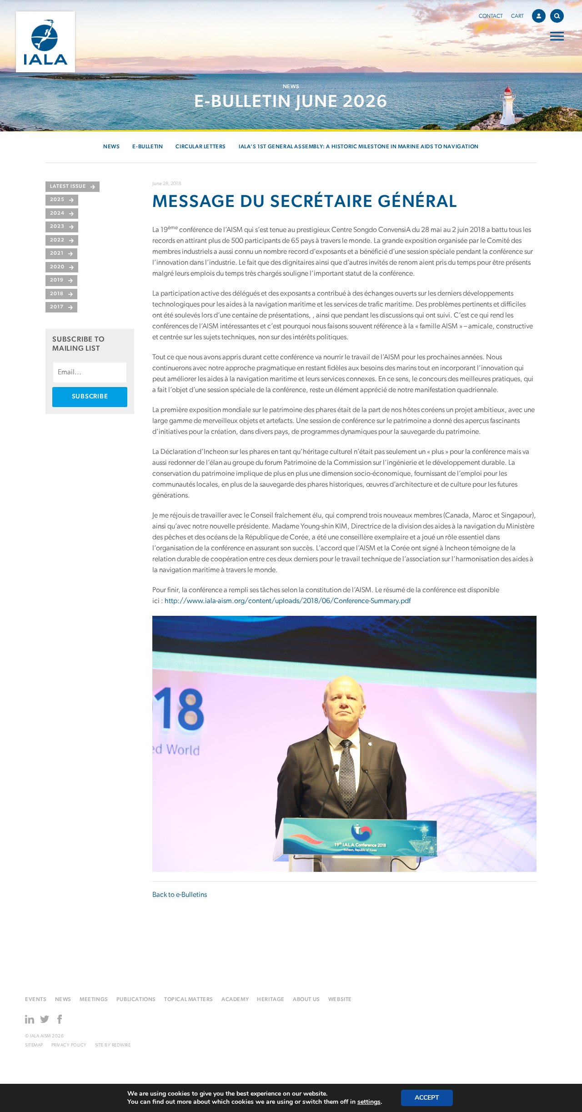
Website (340, 999)
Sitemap (34, 1045)
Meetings (94, 999)
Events (36, 999)
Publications (136, 999)
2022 (57, 240)
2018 (57, 294)
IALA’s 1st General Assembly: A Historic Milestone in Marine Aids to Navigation (359, 147)
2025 (57, 199)
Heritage (271, 999)
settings (369, 1102)
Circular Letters (201, 147)
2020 (57, 267)
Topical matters (188, 999)
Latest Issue (68, 186)
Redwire (121, 1045)
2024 (57, 213)
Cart (517, 16)
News (111, 147)
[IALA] (45, 41)
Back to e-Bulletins (179, 895)
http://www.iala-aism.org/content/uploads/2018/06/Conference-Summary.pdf (288, 601)
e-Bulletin (147, 147)
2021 (57, 253)
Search (557, 16)
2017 (57, 307)
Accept (427, 1097)
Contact (491, 16)
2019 (57, 280)
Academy (235, 999)
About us (306, 999)
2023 (57, 226)
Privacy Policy (69, 1045)
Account (539, 16)
